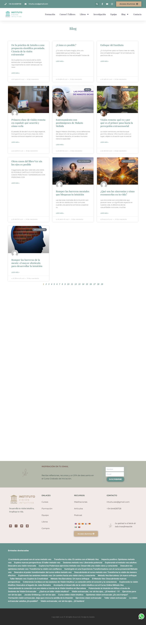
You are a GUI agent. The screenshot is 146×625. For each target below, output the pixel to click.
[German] (89, 524)
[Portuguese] (79, 527)
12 (76, 284)
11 (72, 284)
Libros (83, 14)
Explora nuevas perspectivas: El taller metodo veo (37, 562)
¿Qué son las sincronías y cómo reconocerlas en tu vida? (117, 193)
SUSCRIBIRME (115, 479)
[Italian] (76, 527)
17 (94, 284)
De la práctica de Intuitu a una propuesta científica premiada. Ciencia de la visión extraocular (28, 49)
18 (98, 284)
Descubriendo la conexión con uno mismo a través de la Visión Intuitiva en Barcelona (47, 588)
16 (91, 284)
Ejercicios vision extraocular (89, 598)
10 (68, 284)
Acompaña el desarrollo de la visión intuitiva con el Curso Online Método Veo (88, 585)
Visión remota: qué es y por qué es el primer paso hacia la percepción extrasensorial (116, 123)
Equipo (113, 14)
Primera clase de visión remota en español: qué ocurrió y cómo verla (28, 123)
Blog (123, 14)
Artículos (78, 508)
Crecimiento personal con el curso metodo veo (29, 559)
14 (83, 284)
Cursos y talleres (67, 14)
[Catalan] (83, 524)
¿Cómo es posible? (66, 45)
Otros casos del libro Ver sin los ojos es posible (26, 163)
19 (102, 284)
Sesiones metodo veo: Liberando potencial (82, 562)
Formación (50, 14)
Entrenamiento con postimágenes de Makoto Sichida (69, 123)
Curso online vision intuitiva (70, 595)
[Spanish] (79, 524)
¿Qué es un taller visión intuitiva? (54, 591)
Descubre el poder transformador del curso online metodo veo (43, 572)
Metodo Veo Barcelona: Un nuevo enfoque (117, 575)
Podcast (78, 515)
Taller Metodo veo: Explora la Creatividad (29, 579)
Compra (46, 528)
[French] (86, 524)
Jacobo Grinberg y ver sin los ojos (39, 595)
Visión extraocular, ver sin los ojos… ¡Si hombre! (62, 601)
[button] (97, 4)
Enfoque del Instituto (112, 45)
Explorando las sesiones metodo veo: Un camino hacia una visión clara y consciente (56, 575)
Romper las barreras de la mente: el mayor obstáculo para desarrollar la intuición (26, 263)
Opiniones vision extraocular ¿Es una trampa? (107, 595)
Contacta (137, 14)
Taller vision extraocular (115, 598)
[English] (76, 524)
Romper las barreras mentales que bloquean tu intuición (72, 193)
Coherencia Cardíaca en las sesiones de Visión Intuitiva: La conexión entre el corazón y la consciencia (70, 582)
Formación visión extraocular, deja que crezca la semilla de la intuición (40, 598)
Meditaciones (80, 502)
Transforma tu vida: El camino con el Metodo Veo (76, 559)
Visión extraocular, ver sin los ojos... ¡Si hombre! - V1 (96, 591)
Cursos (45, 502)
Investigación (100, 14)
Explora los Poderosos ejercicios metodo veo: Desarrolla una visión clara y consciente (78, 566)
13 (79, 284)
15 (87, 284)
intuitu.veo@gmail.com (118, 502)
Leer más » (15, 73)
